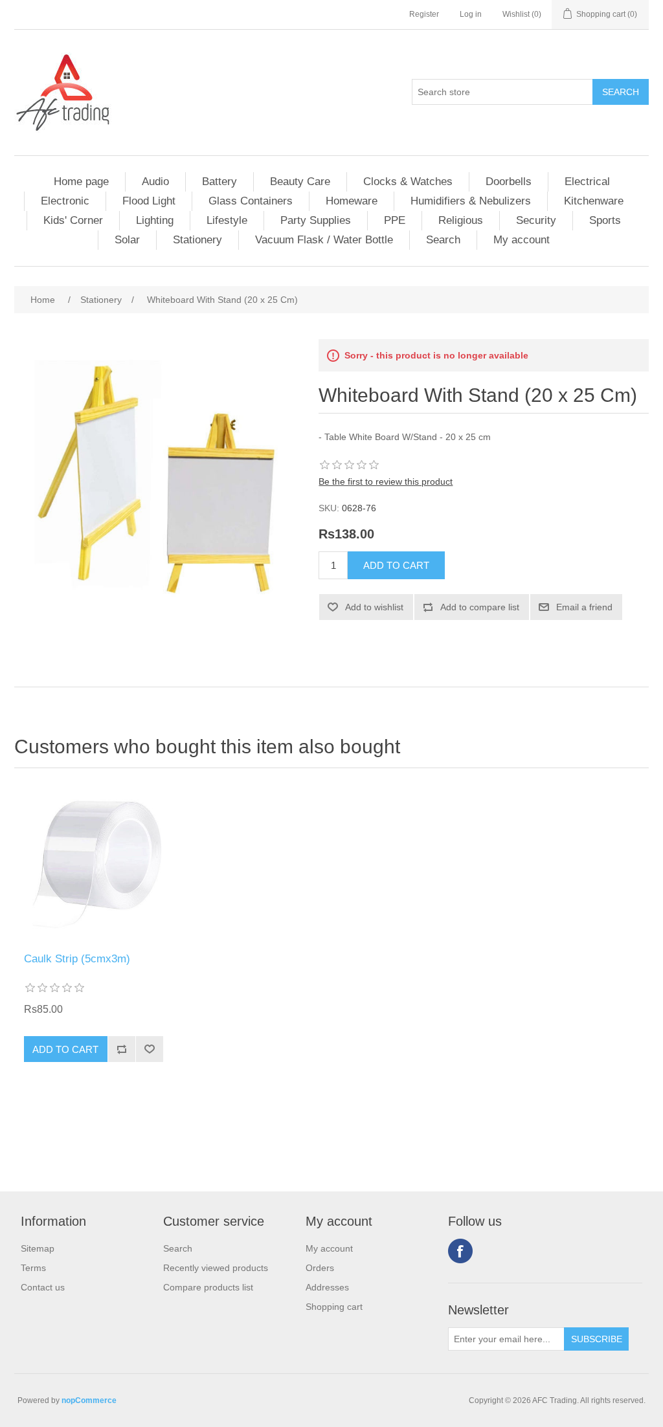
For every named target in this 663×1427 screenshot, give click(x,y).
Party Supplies (315, 220)
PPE (394, 220)
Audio (155, 181)
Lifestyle (227, 220)
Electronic (65, 201)
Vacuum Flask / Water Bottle (324, 240)
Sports (605, 220)
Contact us (43, 1287)
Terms (33, 1268)
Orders (320, 1268)
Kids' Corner (73, 220)
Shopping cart (334, 1306)
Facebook (460, 1251)
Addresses (327, 1287)
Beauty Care (300, 181)
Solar (127, 240)
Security (536, 220)
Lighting (155, 220)
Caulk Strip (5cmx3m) (77, 959)
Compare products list (208, 1287)
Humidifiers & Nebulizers (470, 201)
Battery (219, 181)
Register (424, 14)
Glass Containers (250, 201)
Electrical (587, 181)
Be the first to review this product (386, 481)
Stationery (197, 240)
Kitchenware (594, 201)
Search (443, 240)
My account (521, 240)
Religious (460, 220)
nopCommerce (89, 1400)
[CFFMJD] (93, 864)
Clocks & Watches (408, 181)
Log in (471, 14)
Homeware (351, 201)
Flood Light (148, 201)
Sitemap (37, 1248)
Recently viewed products (215, 1268)
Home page (81, 181)
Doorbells (509, 181)
